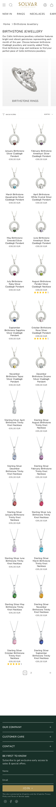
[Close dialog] (53, 389)
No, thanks (41, 425)
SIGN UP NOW (41, 416)
